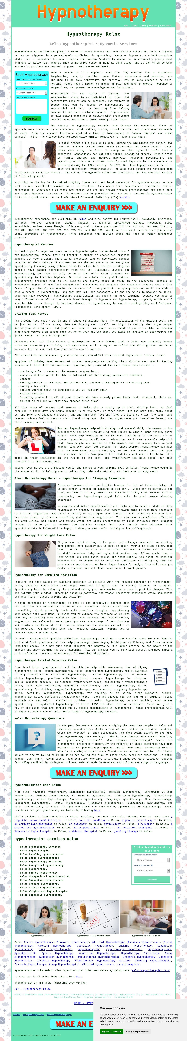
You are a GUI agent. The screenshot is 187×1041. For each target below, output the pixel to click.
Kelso (82, 219)
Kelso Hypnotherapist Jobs (151, 970)
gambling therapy (126, 831)
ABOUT (143, 26)
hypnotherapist (100, 169)
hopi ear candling (92, 820)
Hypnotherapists (159, 949)
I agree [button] (105, 1031)
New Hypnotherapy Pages (33, 1015)
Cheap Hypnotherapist (55, 949)
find (26, 792)
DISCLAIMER (165, 26)
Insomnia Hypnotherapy (144, 942)
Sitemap (16, 1015)
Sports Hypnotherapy (38, 942)
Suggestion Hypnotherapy (57, 957)
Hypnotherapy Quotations (140, 953)
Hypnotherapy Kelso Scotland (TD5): (40, 51)
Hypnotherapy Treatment (124, 949)
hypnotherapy (114, 104)
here (97, 810)
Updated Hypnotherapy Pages (59, 1015)
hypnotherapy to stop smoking (128, 700)
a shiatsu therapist (83, 831)
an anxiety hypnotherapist (33, 824)
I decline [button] (117, 1031)
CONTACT (153, 26)
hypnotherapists (148, 182)
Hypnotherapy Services (113, 960)
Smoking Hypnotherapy (54, 946)
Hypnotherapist (89, 949)
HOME (126, 26)
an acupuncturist (85, 827)
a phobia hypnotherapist (139, 820)
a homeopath (146, 824)
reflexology (112, 824)
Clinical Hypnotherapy (73, 942)
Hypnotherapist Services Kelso (46, 839)
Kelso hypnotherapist (47, 667)
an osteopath (78, 824)
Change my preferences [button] (137, 1031)
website (125, 197)
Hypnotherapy (84, 960)
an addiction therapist (134, 827)
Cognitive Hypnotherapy (95, 946)
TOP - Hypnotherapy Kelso (33, 989)
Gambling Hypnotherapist (153, 960)
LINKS (134, 26)
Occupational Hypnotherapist (99, 957)
